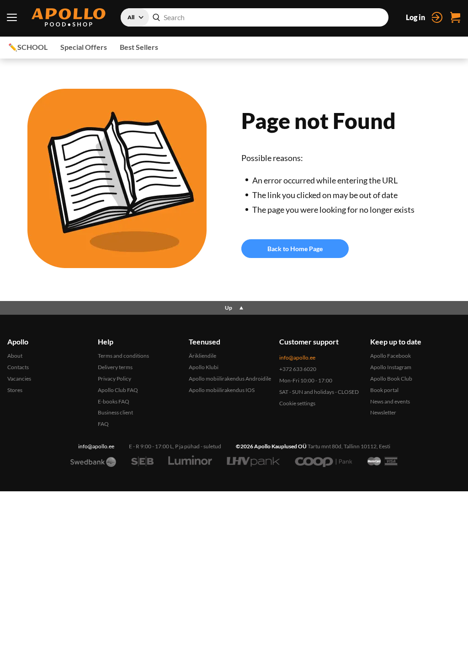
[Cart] (455, 17)
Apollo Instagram (390, 367)
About (14, 355)
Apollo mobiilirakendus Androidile (230, 378)
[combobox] (254, 17)
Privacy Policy (114, 378)
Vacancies (19, 378)
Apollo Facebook (390, 355)
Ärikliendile (202, 355)
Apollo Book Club (391, 378)
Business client (115, 412)
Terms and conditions (123, 355)
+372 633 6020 (297, 369)
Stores (14, 390)
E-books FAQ (113, 401)
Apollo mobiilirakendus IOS (222, 390)
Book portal (384, 390)
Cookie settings (297, 403)
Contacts (18, 367)
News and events (390, 401)
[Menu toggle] (11, 17)
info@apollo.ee (297, 357)
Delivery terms (115, 367)
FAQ (103, 423)
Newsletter (383, 412)
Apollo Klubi (203, 367)
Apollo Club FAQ (118, 390)
